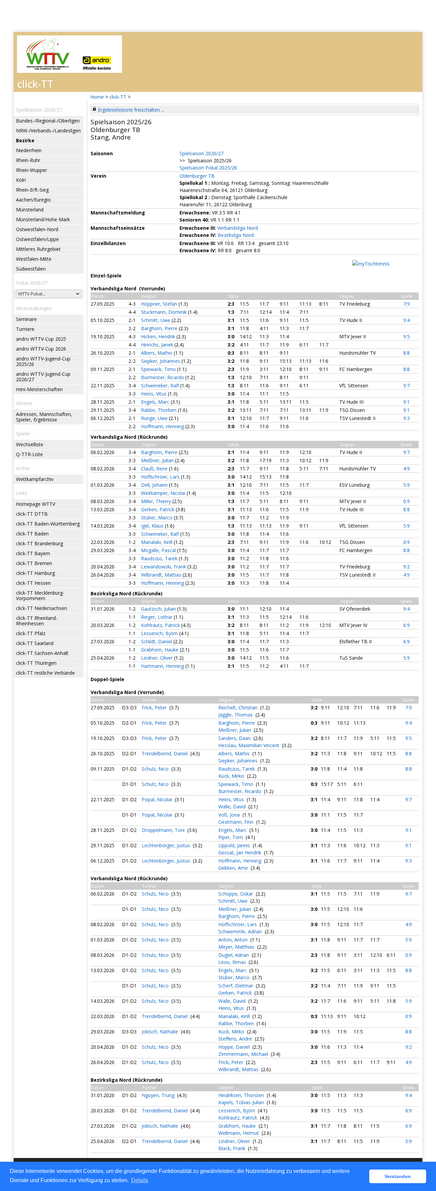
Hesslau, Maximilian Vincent (249, 745)
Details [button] (139, 1180)
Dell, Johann (155, 485)
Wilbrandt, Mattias (162, 575)
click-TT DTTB (32, 514)
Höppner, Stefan (159, 304)
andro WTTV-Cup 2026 (41, 348)
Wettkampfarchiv (34, 479)
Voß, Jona (229, 814)
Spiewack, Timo (159, 369)
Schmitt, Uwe (156, 320)
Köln (21, 180)
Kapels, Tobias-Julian (241, 1102)
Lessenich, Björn (160, 633)
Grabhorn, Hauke (160, 649)
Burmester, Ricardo (163, 377)
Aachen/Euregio (33, 199)
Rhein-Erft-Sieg (32, 190)
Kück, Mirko (232, 776)
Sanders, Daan (235, 738)
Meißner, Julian (158, 460)
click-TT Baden (32, 533)
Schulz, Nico (156, 769)
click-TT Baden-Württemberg (48, 523)
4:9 (406, 468)
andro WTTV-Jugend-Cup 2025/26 (43, 361)
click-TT (117, 97)
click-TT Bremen (34, 563)
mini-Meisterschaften (39, 389)
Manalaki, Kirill (157, 542)
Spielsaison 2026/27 (201, 153)
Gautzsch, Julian (159, 609)
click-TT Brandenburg (39, 543)
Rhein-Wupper (31, 170)
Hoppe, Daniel (234, 1047)
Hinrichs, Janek (157, 344)
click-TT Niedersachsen (41, 608)
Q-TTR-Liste (29, 454)
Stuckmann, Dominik (164, 312)
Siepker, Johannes (161, 361)
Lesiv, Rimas (232, 962)
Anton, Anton (233, 939)
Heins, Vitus (154, 393)
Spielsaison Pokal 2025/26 (208, 167)
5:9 (406, 485)
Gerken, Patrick (158, 509)
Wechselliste (29, 444)
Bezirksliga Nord (236, 235)
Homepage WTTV (35, 504)
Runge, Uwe (155, 418)
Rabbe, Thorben (159, 410)
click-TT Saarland (34, 643)
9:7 (406, 385)
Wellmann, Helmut (239, 1133)
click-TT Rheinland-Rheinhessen (37, 621)
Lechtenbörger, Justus (166, 845)
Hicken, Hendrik (158, 336)
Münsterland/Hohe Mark (43, 219)
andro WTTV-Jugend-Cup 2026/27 (43, 377)
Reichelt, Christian (238, 707)
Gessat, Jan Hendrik (240, 852)
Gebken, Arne (233, 868)
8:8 (406, 353)
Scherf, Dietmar (236, 985)
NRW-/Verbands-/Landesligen (48, 130)
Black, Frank (232, 1148)
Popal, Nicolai (157, 799)
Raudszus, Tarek (160, 558)
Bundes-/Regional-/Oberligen (48, 120)
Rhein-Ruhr (28, 160)
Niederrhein (29, 150)
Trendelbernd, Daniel (165, 753)
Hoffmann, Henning (163, 426)
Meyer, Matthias (237, 947)
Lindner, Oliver (157, 658)
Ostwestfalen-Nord (37, 229)
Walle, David (232, 806)
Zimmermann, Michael (243, 1054)
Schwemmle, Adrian (240, 931)
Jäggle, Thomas (236, 714)
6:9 (406, 625)
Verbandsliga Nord (237, 228)
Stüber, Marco (157, 517)
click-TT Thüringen (36, 663)
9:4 (406, 320)
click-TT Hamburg (35, 573)
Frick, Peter (155, 707)
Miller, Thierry (156, 501)
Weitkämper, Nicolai (164, 493)
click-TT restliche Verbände (45, 673)
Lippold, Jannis (234, 845)
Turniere (25, 329)
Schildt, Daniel (157, 641)
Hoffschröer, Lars (161, 476)
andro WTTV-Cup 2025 (41, 339)
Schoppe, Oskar (236, 893)
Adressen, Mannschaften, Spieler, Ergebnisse (44, 417)
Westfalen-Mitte (33, 259)
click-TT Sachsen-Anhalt (42, 653)
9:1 (406, 402)
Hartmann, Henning (163, 666)
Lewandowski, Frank (164, 566)
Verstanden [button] (398, 1176)
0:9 (406, 501)
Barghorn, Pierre (160, 328)
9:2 (406, 566)
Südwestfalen (31, 268)
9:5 (406, 336)
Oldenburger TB (197, 176)
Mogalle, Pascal (159, 550)
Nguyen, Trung (159, 1095)
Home (97, 97)
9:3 (406, 418)
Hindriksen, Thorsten (241, 1095)
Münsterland (30, 209)
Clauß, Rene (155, 468)
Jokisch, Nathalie (161, 1031)
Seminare (26, 319)
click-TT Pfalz (30, 633)
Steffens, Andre (235, 1038)
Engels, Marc (156, 402)
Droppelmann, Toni (164, 830)
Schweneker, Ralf (160, 385)
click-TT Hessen (33, 583)
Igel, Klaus (153, 525)
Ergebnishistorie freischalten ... (131, 110)
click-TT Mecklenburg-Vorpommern (40, 595)
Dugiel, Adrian (234, 955)
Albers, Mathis (157, 353)
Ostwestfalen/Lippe (37, 239)
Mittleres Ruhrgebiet (38, 249)
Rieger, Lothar (157, 617)
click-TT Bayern (33, 553)
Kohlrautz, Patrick (161, 625)
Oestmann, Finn (236, 822)
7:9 (406, 304)
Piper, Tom (231, 837)
